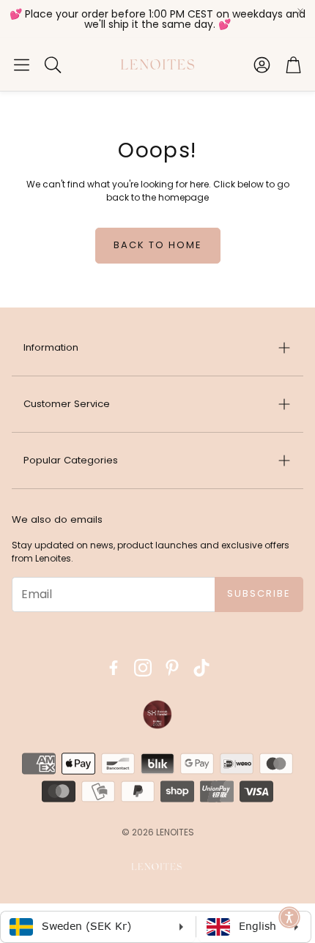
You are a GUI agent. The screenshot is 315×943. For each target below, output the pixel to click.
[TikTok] (201, 667)
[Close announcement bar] (300, 11)
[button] (22, 64)
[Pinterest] (172, 667)
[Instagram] (143, 667)
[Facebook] (113, 667)
